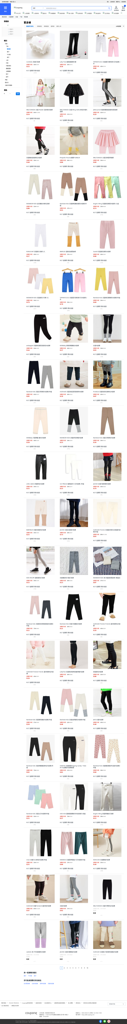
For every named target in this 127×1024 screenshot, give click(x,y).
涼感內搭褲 (51, 983)
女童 (16, 17)
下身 (21, 17)
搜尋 (18, 94)
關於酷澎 (3, 1002)
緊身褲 (26, 17)
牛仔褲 (9, 54)
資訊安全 (78, 1002)
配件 (7, 77)
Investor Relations (14, 1002)
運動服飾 (8, 68)
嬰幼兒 (7, 82)
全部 (34, 8)
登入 (108, 1)
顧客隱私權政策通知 (59, 1002)
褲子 (8, 52)
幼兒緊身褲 (27, 983)
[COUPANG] (31, 1013)
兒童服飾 (11, 17)
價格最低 (39, 26)
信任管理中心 (48, 1002)
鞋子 (7, 74)
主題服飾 (8, 71)
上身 (7, 60)
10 (87, 968)
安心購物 (70, 1002)
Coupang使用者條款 (27, 1002)
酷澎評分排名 (30, 26)
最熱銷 (52, 26)
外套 (7, 63)
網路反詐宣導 (15, 1005)
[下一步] (91, 967)
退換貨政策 (39, 1002)
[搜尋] (109, 8)
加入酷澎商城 (5, 1005)
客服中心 (118, 1)
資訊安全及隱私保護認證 (89, 1002)
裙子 (8, 57)
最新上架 (58, 26)
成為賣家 (123, 1)
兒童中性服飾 (8, 85)
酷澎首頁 (4, 17)
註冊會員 (112, 1)
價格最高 (46, 26)
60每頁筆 (118, 26)
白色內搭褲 (35, 983)
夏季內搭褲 (43, 983)
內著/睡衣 (8, 66)
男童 (6, 80)
